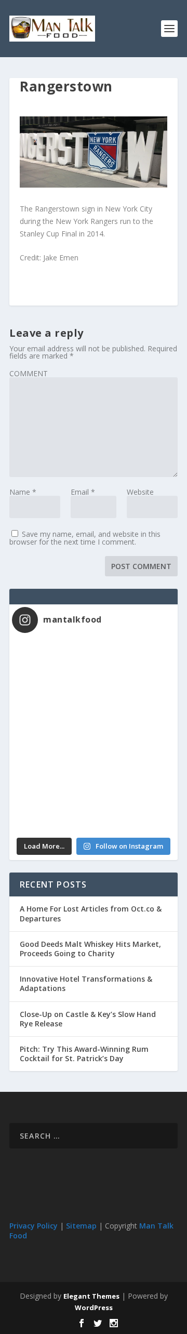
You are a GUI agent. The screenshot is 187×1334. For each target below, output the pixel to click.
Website (140, 492)
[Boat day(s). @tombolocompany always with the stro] (53, 760)
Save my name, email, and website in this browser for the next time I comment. (85, 538)
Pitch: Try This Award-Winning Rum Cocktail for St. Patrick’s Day (84, 1053)
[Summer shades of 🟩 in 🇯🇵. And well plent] (134, 760)
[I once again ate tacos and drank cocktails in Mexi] (53, 712)
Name (22, 492)
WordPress (94, 1307)
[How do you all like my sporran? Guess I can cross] (134, 664)
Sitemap (81, 1226)
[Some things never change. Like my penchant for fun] (53, 664)
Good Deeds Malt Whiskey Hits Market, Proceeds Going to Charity (90, 948)
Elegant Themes (91, 1296)
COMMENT (28, 373)
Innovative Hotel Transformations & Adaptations (86, 983)
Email (83, 492)
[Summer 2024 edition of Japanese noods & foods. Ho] (53, 808)
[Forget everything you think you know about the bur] (134, 712)
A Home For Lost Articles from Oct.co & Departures (91, 913)
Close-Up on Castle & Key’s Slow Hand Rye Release (88, 1018)
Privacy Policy (33, 1226)
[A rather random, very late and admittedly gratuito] (134, 808)
